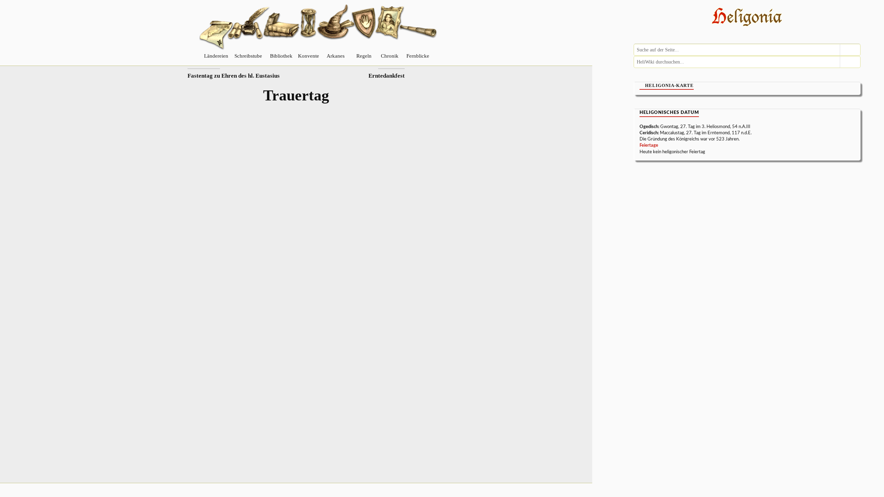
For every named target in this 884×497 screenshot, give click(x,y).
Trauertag (296, 95)
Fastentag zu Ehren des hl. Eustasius (234, 75)
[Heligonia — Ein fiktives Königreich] (747, 17)
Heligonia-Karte (669, 85)
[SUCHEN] (850, 50)
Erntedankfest (386, 75)
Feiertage (649, 145)
